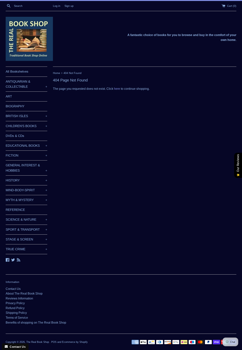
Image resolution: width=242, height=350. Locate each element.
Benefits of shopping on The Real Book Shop (36, 322)
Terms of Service (17, 317)
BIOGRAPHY (15, 106)
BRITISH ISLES (26, 116)
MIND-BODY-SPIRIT (26, 190)
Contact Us (13, 288)
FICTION (26, 155)
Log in (56, 5)
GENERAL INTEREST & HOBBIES (26, 167)
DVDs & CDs (15, 136)
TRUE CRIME (26, 249)
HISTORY (26, 180)
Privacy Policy (15, 303)
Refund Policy (15, 308)
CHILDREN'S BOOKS (26, 126)
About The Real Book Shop (24, 293)
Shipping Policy (16, 312)
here (117, 88)
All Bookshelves (17, 71)
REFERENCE (15, 210)
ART (9, 96)
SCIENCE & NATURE (26, 219)
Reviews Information (19, 298)
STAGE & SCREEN (26, 239)
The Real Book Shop (38, 342)
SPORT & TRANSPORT (26, 229)
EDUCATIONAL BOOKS (26, 145)
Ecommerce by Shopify (75, 342)
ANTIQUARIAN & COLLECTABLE (26, 84)
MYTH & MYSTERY (26, 200)
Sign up (69, 5)
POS (54, 342)
